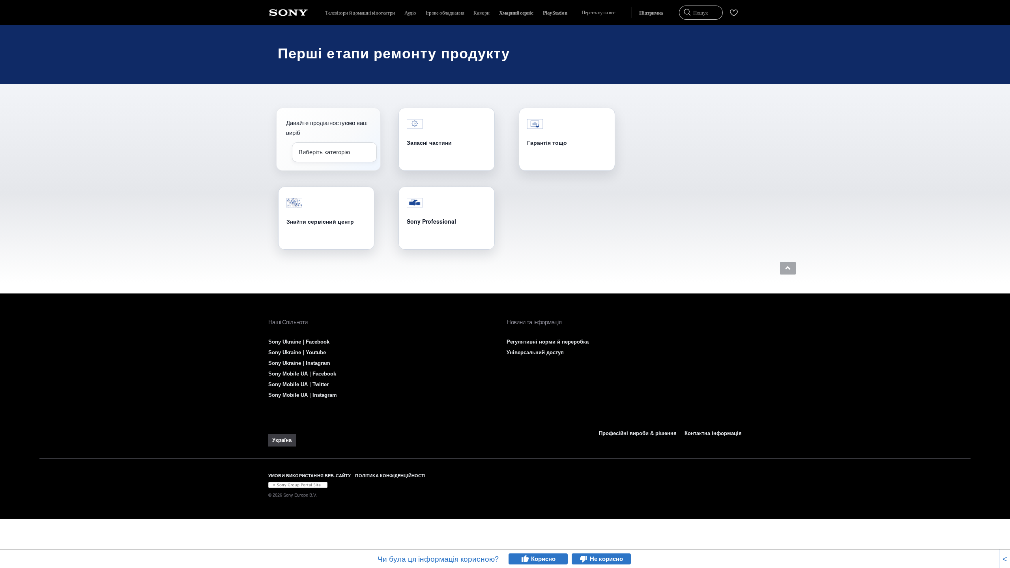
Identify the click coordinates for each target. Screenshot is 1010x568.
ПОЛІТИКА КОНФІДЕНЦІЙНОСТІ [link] (390, 475)
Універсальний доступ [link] (535, 352)
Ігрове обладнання (445, 13)
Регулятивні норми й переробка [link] (548, 342)
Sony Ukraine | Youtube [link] (297, 352)
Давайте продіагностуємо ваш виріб (327, 127)
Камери (481, 13)
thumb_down (583, 559)
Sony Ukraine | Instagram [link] (299, 363)
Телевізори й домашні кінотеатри (360, 13)
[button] (788, 268)
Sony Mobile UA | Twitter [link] (298, 384)
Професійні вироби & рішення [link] (638, 433)
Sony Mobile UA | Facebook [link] (302, 374)
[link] (282, 440)
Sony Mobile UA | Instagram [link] (302, 395)
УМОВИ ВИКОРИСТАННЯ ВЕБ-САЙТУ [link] (309, 475)
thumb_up (525, 559)
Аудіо (410, 13)
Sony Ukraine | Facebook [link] (298, 342)
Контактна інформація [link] (713, 433)
